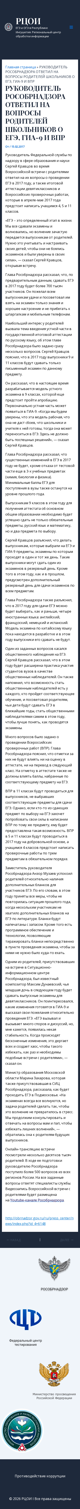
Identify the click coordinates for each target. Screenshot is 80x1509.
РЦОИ (28, 20)
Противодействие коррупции (40, 1476)
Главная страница (20, 67)
